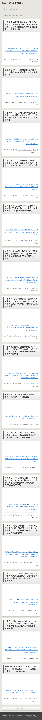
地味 (30, 658)
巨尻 (36, 424)
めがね (21, 658)
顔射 (36, 291)
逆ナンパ (35, 517)
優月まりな (25, 424)
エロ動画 (29, 563)
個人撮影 (33, 384)
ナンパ (19, 150)
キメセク (20, 59)
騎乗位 (36, 243)
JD (18, 336)
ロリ (36, 565)
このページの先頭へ (34, 717)
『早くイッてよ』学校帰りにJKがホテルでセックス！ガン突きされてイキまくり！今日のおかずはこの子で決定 (21, 163)
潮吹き (32, 610)
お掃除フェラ (21, 288)
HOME (4, 9)
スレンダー (27, 515)
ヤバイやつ (21, 195)
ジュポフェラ (27, 59)
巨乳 (24, 467)
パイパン (35, 563)
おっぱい (20, 563)
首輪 (36, 104)
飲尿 (36, 102)
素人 (36, 613)
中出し (34, 59)
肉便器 (26, 102)
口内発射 (33, 288)
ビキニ (32, 515)
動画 (34, 150)
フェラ (20, 240)
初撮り (26, 658)
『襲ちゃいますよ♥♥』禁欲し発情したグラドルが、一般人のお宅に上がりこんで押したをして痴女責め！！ (21, 435)
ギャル (25, 699)
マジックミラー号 (27, 150)
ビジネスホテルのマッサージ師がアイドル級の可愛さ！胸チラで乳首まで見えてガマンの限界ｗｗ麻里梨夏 (21, 208)
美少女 (36, 195)
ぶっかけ (20, 515)
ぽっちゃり (21, 610)
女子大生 (35, 152)
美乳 (31, 240)
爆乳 (27, 467)
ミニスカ (20, 384)
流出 (32, 195)
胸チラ (35, 240)
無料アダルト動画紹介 (12, 3)
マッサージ (26, 240)
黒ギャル (35, 701)
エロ (25, 563)
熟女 (36, 610)
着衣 (36, 386)
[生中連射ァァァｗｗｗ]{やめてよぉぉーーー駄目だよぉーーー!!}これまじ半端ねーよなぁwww (20, 668)
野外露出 (31, 102)
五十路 (27, 610)
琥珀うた (20, 102)
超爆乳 (36, 61)
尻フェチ (32, 424)
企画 (26, 336)
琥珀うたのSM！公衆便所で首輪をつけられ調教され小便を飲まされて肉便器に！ (21, 72)
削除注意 (27, 195)
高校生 (36, 197)
